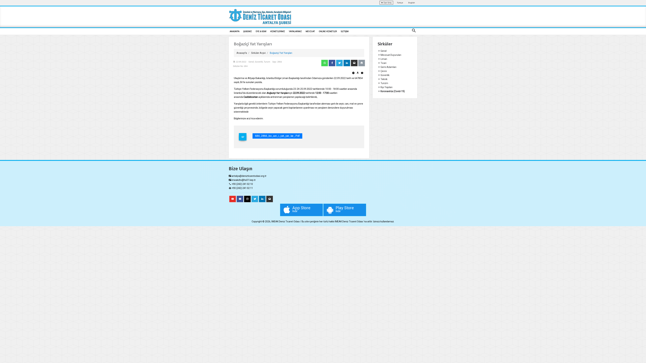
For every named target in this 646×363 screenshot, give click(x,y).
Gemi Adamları (388, 67)
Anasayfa (242, 53)
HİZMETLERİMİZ (277, 31)
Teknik (383, 79)
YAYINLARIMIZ (295, 31)
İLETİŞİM (345, 31)
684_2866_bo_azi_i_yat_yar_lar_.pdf (277, 135)
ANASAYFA (234, 31)
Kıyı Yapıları (386, 87)
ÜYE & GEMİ (261, 31)
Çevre (383, 71)
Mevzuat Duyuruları (390, 55)
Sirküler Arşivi (258, 53)
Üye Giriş (387, 3)
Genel (383, 51)
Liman (383, 59)
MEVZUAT (310, 31)
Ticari (383, 63)
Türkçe (400, 3)
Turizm (384, 83)
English (411, 3)
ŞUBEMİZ (247, 31)
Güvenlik (384, 75)
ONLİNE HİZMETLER (328, 31)
